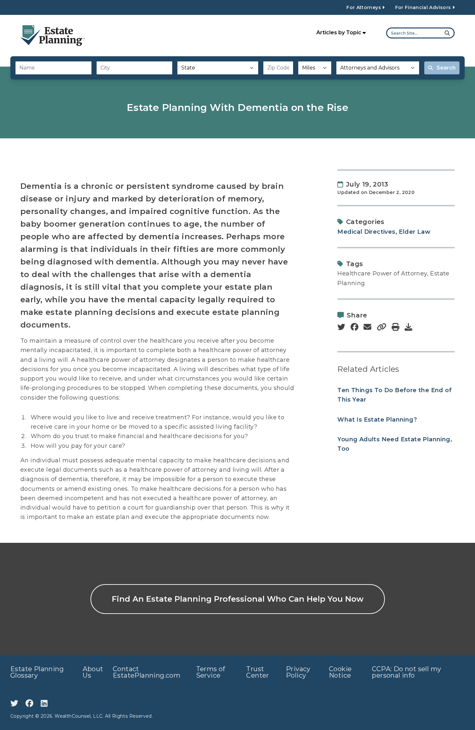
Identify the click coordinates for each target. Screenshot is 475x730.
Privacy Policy (298, 672)
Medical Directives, (367, 231)
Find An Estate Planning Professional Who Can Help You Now (238, 599)
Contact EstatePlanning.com (146, 672)
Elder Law (414, 231)
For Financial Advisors (423, 7)
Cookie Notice (340, 672)
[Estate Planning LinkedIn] (44, 703)
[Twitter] (15, 703)
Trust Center (257, 672)
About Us (93, 672)
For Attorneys (364, 7)
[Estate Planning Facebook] (31, 703)
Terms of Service (210, 672)
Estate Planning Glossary (37, 672)
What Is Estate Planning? (377, 419)
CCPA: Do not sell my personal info (406, 672)
